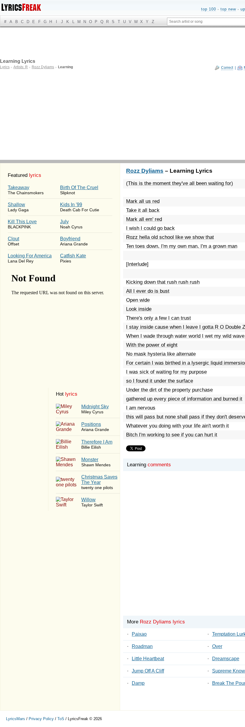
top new (228, 9)
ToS (60, 719)
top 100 (208, 9)
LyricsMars (15, 719)
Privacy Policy (41, 719)
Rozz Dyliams (144, 171)
